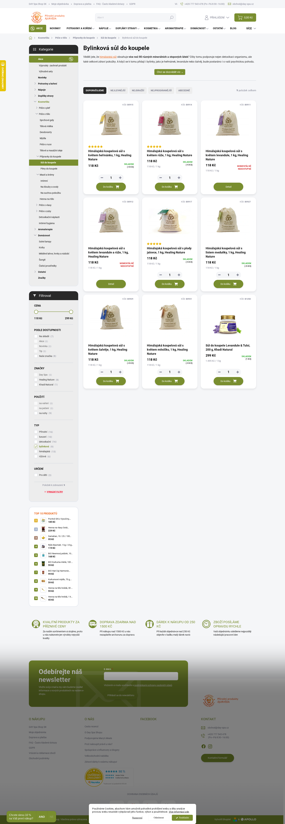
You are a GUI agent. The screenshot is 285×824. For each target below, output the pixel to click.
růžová (44, 456)
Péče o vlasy (45, 205)
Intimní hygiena (47, 223)
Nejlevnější (118, 90)
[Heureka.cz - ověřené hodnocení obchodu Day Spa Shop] (109, 777)
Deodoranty (46, 132)
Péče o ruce (45, 144)
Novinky (42, 77)
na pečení (45, 408)
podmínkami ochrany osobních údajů (153, 685)
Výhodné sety (46, 71)
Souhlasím (184, 817)
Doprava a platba (82, 4)
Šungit (42, 259)
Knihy (42, 247)
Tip (42, 351)
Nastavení (137, 817)
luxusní (45, 436)
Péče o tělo (44, 114)
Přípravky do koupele (50, 156)
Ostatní (42, 272)
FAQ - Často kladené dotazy (110, 4)
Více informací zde (179, 811)
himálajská (47, 451)
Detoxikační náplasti (49, 217)
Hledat (171, 17)
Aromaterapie (45, 229)
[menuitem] (37, 28)
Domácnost (44, 235)
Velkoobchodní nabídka (97, 756)
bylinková (46, 446)
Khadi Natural (48, 384)
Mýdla (43, 138)
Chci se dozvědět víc (168, 72)
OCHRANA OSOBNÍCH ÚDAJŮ (142, 794)
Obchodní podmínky (39, 758)
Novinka (44, 346)
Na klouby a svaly (49, 186)
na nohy (45, 413)
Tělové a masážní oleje (51, 150)
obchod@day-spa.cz (218, 727)
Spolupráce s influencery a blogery (102, 750)
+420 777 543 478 (218, 736)
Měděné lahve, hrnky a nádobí (54, 253)
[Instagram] (210, 745)
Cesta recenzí (91, 726)
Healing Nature (48, 379)
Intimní (44, 181)
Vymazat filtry (55, 492)
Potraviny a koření (47, 83)
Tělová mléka (46, 126)
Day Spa (45, 374)
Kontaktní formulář (217, 758)
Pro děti (44, 475)
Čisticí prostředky (48, 265)
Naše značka (47, 356)
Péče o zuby (45, 211)
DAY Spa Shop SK (38, 4)
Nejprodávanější (161, 90)
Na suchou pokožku (51, 193)
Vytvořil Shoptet (222, 819)
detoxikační (47, 441)
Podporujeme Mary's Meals (98, 738)
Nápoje (42, 89)
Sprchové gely (47, 120)
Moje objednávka (60, 4)
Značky (42, 278)
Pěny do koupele (49, 168)
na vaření (45, 403)
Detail (228, 186)
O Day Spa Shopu (93, 732)
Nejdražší (138, 90)
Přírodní (45, 431)
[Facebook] (203, 745)
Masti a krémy (47, 174)
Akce (40, 59)
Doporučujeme (95, 90)
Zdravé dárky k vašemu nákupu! (101, 761)
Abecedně (184, 90)
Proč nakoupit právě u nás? (98, 744)
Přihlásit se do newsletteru (120, 695)
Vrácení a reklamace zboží (42, 753)
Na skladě (46, 336)
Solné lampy (45, 241)
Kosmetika (43, 101)
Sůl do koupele (48, 162)
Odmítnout (159, 817)
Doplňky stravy (45, 96)
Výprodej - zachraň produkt (53, 65)
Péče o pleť (44, 108)
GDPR (132, 4)
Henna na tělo (47, 199)
